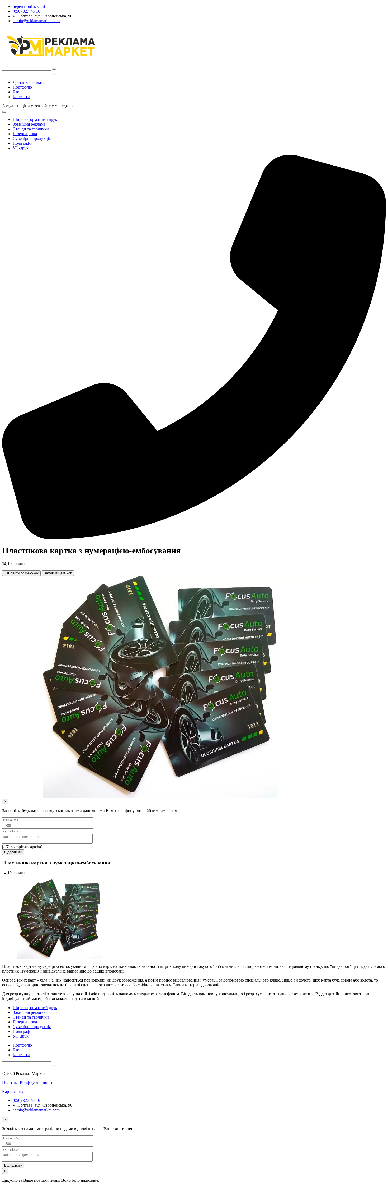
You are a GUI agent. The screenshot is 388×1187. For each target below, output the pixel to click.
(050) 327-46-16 (26, 1100)
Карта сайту (13, 1091)
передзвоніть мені (29, 6)
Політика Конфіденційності (27, 1082)
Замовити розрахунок (21, 573)
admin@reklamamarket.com (36, 1110)
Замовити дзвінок (58, 573)
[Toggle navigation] (4, 112)
